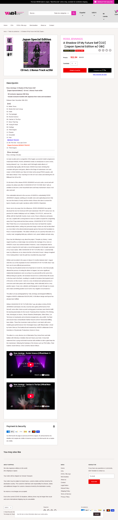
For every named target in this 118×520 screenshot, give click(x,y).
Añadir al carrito (75, 70)
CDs (12, 25)
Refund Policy (65, 488)
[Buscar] (73, 13)
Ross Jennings (73, 39)
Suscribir (94, 481)
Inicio (5, 31)
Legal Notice (64, 485)
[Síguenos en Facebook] (44, 510)
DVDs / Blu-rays (21, 25)
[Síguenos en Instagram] (51, 510)
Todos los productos (13, 31)
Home (5, 25)
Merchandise (34, 25)
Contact (51, 25)
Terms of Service (66, 494)
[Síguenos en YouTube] (55, 510)
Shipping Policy (65, 491)
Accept (97, 514)
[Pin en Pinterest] (103, 50)
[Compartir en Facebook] (99, 50)
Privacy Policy (65, 497)
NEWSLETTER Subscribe (105, 2)
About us (43, 25)
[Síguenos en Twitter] (48, 510)
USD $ (6, 507)
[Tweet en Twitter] (106, 50)
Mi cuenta (105, 15)
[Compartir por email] (110, 50)
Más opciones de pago (100, 74)
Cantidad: (66, 63)
